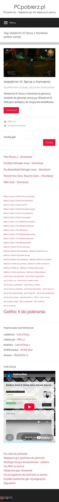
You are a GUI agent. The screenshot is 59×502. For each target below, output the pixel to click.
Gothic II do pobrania (24, 311)
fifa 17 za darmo (10, 306)
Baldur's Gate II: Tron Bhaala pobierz (17, 243)
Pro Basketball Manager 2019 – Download (27, 169)
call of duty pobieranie (45, 293)
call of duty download (32, 289)
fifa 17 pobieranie (26, 301)
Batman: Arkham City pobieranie (16, 259)
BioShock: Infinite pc (11, 268)
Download (11, 110)
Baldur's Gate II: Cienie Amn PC (15, 205)
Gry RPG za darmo (14, 466)
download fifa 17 (26, 297)
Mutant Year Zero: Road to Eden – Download (28, 175)
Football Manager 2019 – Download (23, 163)
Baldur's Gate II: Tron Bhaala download (18, 226)
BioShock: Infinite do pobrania (15, 264)
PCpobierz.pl (29, 6)
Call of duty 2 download (34, 276)
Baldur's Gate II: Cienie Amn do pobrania (19, 196)
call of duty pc (48, 289)
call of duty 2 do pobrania (14, 276)
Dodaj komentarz (17, 125)
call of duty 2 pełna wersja (28, 280)
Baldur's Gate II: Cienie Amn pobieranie (18, 213)
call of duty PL (29, 293)
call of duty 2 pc (10, 280)
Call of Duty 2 (22, 344)
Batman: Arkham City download (16, 251)
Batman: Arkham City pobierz (40, 259)
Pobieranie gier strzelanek (18, 470)
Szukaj (49, 142)
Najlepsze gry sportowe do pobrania (24, 458)
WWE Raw (27, 350)
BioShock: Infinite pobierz (36, 272)
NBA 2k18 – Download (16, 182)
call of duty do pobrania (13, 289)
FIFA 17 (21, 339)
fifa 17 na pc (45, 297)
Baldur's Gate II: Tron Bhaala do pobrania (19, 222)
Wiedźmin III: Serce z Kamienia (27, 82)
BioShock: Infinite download (38, 264)
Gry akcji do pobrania (15, 453)
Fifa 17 (36, 297)
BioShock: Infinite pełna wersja (31, 268)
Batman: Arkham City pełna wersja (17, 255)
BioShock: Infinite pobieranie (14, 272)
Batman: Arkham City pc (38, 251)
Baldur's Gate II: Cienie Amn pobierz (17, 217)
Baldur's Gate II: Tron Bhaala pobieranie (19, 238)
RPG (10, 121)
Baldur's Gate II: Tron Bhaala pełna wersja (19, 234)
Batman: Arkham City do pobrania (16, 247)
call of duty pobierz (11, 297)
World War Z (21, 355)
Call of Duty (22, 334)
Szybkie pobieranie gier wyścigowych (25, 479)
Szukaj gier (10, 137)
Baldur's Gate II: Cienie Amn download (18, 201)
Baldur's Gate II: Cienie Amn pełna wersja (19, 209)
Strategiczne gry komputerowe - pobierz (26, 462)
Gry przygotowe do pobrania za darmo (25, 474)
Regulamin (10, 483)
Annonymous (48, 87)
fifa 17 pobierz (39, 301)
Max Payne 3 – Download (18, 156)
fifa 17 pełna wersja (11, 301)
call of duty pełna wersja (13, 293)
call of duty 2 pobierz (32, 285)
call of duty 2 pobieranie (13, 285)
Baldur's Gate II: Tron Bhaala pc (16, 230)
